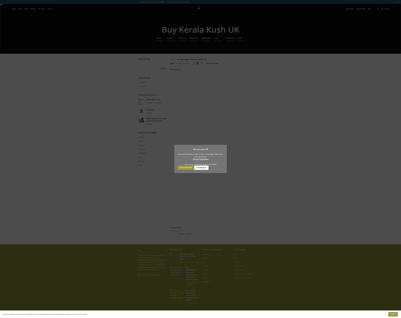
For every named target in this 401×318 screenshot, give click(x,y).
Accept (393, 314)
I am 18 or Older (186, 168)
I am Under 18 (201, 168)
